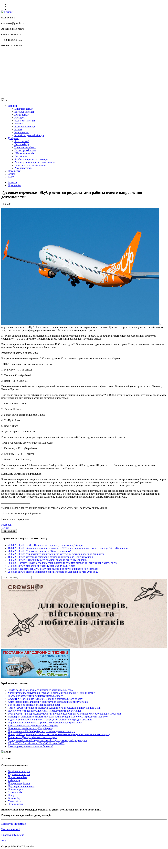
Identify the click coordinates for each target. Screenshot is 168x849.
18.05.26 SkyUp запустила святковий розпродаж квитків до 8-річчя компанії (50, 557)
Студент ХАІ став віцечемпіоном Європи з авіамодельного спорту (45, 698)
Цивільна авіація (23, 108)
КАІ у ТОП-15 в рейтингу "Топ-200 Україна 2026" (36, 743)
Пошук (12, 795)
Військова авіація (24, 111)
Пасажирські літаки (25, 150)
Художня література (19, 774)
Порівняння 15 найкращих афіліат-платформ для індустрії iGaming (45, 722)
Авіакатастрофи (23, 168)
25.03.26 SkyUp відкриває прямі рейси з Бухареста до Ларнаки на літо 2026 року (53, 571)
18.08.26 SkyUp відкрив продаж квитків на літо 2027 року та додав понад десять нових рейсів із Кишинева (68, 548)
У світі (18, 129)
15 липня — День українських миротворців (32, 737)
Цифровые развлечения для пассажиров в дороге (35, 695)
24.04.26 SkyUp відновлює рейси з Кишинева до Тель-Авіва (41, 565)
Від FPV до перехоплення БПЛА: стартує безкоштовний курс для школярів (50, 719)
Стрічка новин (16, 804)
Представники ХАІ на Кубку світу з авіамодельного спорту (41, 731)
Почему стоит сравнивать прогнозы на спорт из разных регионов (45, 710)
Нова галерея (15, 789)
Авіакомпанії (21, 141)
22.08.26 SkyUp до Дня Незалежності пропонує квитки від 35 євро (45, 545)
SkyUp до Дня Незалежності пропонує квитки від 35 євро (40, 690)
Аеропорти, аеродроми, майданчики (34, 162)
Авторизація (15, 792)
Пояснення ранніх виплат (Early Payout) (30, 728)
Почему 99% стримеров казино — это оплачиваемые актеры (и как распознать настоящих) (59, 734)
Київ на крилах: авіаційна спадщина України (33, 725)
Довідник (13, 138)
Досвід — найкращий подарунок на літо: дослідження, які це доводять (47, 740)
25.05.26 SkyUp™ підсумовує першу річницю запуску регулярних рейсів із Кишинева (56, 554)
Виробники (20, 156)
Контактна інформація (13, 823)
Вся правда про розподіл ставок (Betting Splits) (34, 704)
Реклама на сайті (10, 829)
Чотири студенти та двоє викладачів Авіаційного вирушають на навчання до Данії (54, 707)
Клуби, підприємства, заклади (31, 159)
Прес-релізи (14, 171)
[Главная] (6, 12)
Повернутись (9, 531)
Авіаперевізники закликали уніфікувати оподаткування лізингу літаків (48, 701)
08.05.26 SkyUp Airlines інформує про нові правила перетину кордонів (47, 559)
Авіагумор (14, 780)
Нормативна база (17, 777)
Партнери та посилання (21, 786)
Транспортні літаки (25, 147)
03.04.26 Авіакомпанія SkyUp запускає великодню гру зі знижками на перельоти (53, 568)
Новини (12, 105)
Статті (11, 173)
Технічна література (19, 771)
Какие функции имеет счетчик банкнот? (30, 746)
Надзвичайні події (24, 126)
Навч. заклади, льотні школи (30, 165)
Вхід (3, 840)
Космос (18, 123)
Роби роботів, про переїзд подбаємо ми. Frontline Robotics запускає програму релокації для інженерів (64, 713)
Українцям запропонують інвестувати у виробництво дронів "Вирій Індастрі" (51, 692)
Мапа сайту (14, 801)
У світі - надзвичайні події (29, 135)
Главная (12, 182)
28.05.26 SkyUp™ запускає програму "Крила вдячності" (39, 551)
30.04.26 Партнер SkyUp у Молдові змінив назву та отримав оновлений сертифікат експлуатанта (62, 562)
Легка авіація (21, 114)
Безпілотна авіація (24, 120)
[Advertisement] (84, 73)
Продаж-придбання (19, 783)
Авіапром (19, 117)
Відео (11, 176)
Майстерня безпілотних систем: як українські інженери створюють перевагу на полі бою (58, 716)
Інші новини (21, 132)
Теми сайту (14, 798)
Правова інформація (12, 835)
